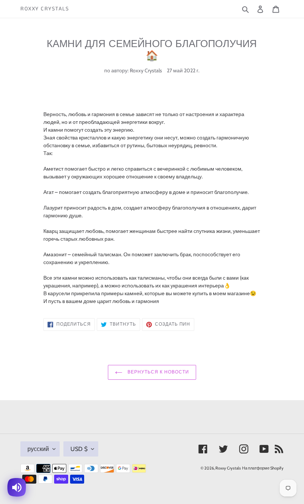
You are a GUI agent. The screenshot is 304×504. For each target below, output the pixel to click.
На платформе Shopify (263, 468)
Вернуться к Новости (157, 372)
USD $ (78, 448)
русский (38, 448)
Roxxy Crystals (44, 9)
